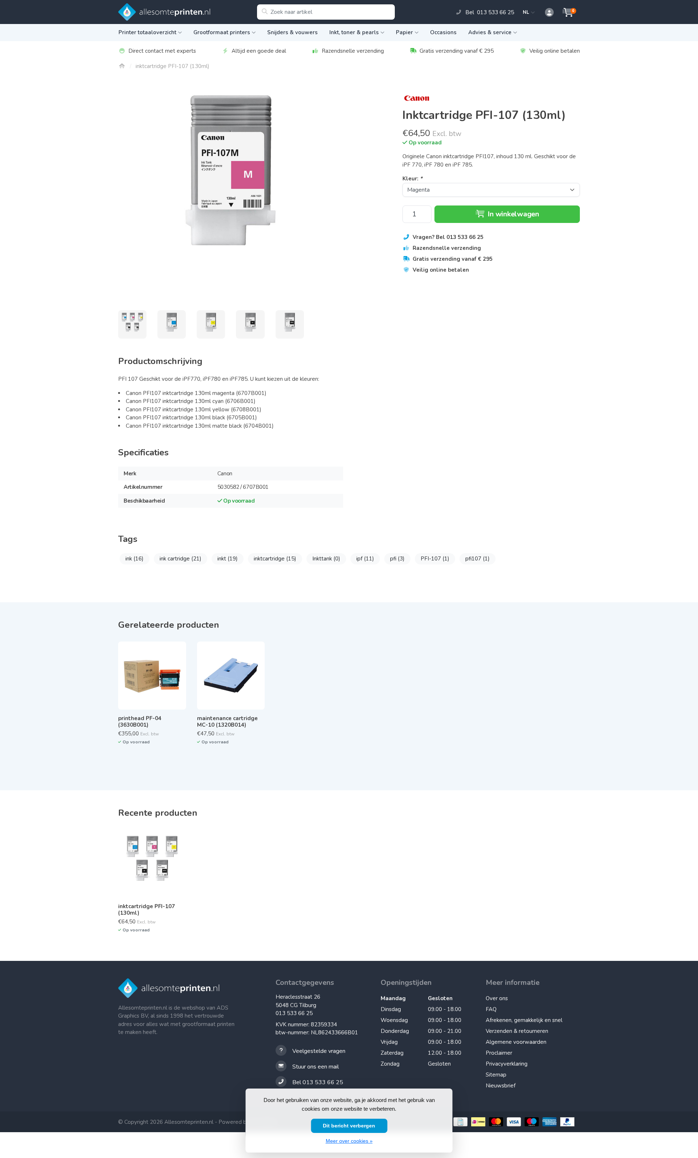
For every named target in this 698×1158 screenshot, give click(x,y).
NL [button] (527, 12)
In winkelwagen (512, 214)
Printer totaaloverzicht (147, 32)
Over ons (497, 998)
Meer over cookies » (349, 1141)
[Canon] (491, 98)
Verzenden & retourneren (517, 1031)
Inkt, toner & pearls (354, 32)
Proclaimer (499, 1053)
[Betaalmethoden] (460, 1121)
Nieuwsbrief (501, 1085)
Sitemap (496, 1074)
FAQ (491, 1009)
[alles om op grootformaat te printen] (187, 12)
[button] (545, 12)
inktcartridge (275, 558)
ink (134, 558)
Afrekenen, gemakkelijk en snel (524, 1020)
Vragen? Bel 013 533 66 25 (448, 237)
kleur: (412, 178)
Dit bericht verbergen (349, 1126)
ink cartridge (180, 558)
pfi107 (477, 558)
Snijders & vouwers (292, 32)
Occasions (443, 32)
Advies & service (490, 32)
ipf (365, 558)
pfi (397, 558)
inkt (227, 558)
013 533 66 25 (294, 1013)
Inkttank (326, 558)
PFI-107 (435, 558)
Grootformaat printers (221, 32)
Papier (404, 32)
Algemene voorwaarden (516, 1042)
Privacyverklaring (506, 1063)
